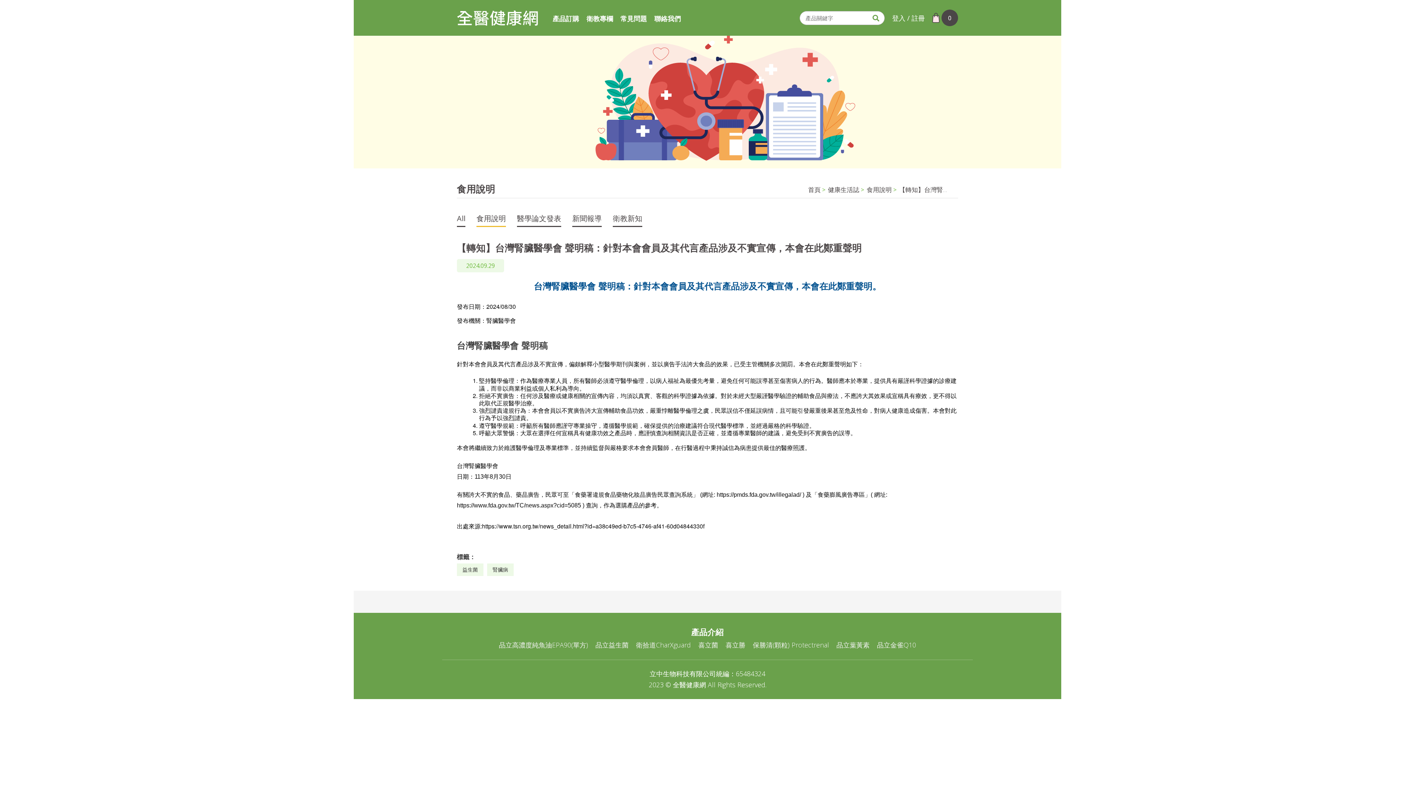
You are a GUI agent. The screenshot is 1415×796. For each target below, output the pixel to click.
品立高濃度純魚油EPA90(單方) (543, 645)
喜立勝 (735, 645)
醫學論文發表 (539, 219)
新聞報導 (587, 219)
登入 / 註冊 (908, 18)
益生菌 (470, 569)
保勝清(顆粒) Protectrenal (791, 645)
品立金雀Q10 (896, 645)
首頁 (814, 189)
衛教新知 (627, 219)
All (461, 219)
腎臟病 (500, 569)
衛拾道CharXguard (663, 645)
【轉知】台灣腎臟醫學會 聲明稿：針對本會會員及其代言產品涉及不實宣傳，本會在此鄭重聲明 (925, 189)
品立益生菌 (612, 645)
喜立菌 (708, 645)
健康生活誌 (843, 189)
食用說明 (879, 189)
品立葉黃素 (853, 645)
